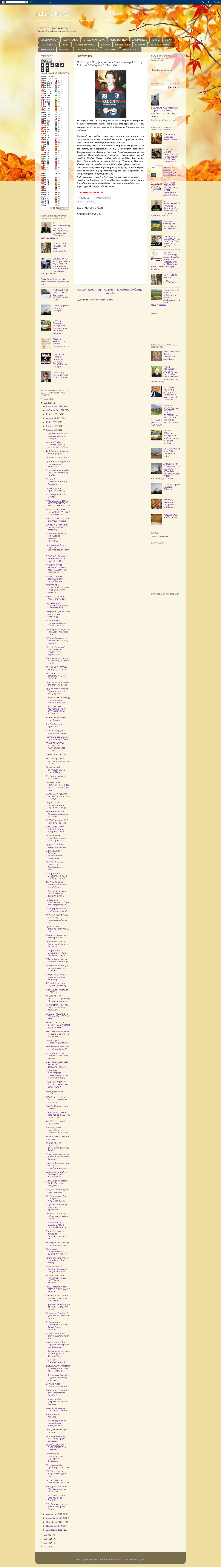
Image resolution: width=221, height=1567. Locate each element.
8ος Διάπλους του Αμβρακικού (54, 725)
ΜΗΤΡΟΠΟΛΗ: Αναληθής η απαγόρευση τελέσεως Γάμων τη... (58, 700)
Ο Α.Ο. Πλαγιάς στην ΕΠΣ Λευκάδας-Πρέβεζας (55, 1497)
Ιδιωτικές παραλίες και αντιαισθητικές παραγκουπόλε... (56, 1423)
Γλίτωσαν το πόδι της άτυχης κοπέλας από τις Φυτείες (57, 944)
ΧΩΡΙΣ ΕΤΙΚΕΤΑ (131, 49)
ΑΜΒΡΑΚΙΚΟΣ (139, 40)
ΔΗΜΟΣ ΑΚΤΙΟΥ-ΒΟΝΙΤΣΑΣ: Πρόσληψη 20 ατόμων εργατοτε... (58, 998)
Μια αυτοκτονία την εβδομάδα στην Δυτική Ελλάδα (57, 1055)
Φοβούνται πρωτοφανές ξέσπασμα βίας (57, 452)
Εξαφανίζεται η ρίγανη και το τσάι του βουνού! (57, 1048)
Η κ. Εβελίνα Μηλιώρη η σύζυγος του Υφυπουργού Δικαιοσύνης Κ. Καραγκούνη (170, 393)
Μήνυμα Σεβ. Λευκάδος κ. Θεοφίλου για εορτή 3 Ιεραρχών (171, 171)
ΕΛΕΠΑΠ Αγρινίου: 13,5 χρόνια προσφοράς (57, 821)
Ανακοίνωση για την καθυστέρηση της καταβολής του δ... (56, 829)
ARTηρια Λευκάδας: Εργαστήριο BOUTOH (57, 1466)
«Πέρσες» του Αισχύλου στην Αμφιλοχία (57, 936)
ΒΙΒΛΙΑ (168, 40)
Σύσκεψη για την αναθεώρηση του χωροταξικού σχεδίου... (58, 1130)
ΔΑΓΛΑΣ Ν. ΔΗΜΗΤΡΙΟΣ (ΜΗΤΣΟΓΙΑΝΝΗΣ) (166, 109)
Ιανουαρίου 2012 (54, 406)
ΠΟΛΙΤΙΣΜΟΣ (110, 49)
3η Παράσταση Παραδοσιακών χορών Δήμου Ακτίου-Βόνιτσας (57, 1326)
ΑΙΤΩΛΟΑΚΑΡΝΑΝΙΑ (93, 40)
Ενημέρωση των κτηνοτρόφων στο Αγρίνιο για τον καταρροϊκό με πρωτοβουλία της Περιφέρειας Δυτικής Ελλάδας (55, 266)
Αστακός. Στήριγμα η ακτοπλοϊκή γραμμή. (56, 731)
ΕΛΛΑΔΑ (105, 44)
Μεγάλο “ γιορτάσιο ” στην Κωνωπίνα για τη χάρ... (57, 1335)
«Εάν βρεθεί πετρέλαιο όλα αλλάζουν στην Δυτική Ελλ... (56, 1488)
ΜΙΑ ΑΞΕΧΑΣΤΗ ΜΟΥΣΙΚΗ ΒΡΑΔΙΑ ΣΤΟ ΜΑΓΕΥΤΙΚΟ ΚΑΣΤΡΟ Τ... (55, 710)
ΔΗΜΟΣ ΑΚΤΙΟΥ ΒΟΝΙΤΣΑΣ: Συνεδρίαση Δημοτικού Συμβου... (57, 1147)
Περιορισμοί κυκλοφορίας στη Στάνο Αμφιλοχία (57, 683)
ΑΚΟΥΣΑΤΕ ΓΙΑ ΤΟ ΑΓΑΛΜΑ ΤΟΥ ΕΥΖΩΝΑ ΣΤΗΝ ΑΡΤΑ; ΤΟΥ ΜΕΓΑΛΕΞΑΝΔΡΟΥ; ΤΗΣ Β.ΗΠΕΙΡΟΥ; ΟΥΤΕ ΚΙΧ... (165, 471)
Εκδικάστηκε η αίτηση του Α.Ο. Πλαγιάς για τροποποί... (56, 1099)
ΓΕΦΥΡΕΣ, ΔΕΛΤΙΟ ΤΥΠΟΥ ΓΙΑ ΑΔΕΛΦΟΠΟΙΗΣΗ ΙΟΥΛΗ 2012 (55, 747)
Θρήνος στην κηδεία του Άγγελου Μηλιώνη (171, 136)
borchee (125, 1559)
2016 (46, 1547)
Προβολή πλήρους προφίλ (163, 120)
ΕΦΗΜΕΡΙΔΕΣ (122, 44)
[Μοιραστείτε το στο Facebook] (106, 197)
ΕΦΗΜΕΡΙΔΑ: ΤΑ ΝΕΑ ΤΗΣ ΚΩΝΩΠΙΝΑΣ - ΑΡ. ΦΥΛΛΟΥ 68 (58, 1114)
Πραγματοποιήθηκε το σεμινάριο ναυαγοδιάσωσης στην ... (57, 548)
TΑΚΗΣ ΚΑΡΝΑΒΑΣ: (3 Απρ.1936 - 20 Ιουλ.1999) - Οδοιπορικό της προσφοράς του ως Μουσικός (165, 374)
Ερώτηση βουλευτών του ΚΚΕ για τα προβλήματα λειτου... (57, 1165)
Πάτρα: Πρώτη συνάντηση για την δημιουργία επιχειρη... (57, 805)
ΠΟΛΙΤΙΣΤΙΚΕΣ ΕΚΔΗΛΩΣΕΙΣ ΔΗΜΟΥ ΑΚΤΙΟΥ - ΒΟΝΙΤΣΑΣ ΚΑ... (57, 786)
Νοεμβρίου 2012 (54, 1526)
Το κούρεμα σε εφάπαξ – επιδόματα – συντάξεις (57, 910)
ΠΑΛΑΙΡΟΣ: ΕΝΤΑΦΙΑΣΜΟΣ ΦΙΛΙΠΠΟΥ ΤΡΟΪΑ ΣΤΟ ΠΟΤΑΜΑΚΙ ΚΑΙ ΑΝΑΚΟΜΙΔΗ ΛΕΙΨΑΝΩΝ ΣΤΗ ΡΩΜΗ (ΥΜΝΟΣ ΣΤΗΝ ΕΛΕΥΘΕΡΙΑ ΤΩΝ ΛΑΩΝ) (165, 415)
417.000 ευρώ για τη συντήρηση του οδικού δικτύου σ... (57, 761)
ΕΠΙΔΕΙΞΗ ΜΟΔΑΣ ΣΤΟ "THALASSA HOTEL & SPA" (57, 1016)
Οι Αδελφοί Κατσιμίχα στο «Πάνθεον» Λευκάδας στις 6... (58, 631)
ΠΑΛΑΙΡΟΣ (65, 49)
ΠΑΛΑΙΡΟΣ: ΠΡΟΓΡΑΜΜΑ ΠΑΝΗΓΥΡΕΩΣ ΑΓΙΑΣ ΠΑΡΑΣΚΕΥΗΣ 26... (57, 1074)
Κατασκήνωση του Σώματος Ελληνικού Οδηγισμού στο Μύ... (57, 1269)
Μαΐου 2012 (52, 422)
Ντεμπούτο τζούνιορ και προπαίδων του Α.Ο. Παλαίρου (170, 225)
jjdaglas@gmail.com (47, 31)
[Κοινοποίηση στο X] (103, 197)
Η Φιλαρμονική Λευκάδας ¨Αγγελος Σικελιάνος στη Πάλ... (57, 1377)
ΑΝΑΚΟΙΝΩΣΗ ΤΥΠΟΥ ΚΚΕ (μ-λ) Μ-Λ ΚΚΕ (56, 668)
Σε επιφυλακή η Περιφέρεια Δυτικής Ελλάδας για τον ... (56, 622)
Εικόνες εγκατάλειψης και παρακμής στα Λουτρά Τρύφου (57, 1156)
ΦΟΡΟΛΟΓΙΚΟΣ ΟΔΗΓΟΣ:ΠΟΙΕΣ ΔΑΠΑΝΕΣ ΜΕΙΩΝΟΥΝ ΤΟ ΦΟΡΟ (61, 295)
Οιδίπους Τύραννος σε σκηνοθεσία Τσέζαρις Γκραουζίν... (57, 640)
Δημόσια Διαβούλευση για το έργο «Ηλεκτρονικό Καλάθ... (58, 1306)
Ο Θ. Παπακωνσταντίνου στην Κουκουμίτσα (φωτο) (57, 1506)
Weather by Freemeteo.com (160, 536)
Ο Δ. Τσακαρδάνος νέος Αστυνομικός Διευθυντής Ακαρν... (57, 1064)
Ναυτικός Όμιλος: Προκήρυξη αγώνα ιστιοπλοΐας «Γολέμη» (57, 444)
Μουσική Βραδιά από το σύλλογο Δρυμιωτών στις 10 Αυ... (57, 1297)
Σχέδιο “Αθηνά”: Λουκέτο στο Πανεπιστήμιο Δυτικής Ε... (57, 1392)
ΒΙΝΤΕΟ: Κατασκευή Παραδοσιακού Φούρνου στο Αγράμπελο (55, 651)
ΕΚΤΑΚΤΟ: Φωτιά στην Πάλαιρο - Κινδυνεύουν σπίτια (171, 452)
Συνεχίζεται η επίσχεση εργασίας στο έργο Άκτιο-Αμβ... (56, 976)
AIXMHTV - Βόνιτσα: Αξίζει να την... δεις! (56, 597)
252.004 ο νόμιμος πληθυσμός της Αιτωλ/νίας (57, 1473)
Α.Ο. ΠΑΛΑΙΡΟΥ (49, 40)
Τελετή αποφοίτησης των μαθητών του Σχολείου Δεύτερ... (57, 1260)
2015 (46, 1543)
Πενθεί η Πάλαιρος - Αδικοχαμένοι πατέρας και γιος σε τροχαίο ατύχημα (61, 327)
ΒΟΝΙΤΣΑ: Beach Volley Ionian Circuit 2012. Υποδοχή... (57, 527)
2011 (46, 399)
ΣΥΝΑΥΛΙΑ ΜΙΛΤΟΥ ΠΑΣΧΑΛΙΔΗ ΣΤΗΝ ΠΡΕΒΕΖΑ (56, 1447)
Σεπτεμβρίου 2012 (55, 1518)
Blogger (140, 1559)
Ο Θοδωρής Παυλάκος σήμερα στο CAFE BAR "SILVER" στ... (56, 558)
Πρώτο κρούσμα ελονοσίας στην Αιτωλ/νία (57, 928)
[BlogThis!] (100, 197)
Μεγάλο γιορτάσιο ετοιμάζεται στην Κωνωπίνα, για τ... (55, 578)
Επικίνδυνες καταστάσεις (57, 457)
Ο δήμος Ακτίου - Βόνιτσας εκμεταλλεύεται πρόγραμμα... (54, 854)
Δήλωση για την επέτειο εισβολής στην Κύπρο (57, 960)
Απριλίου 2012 (53, 418)
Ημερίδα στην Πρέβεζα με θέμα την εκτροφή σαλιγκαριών (57, 691)
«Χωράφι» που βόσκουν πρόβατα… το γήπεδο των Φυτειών (57, 1033)
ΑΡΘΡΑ (156, 40)
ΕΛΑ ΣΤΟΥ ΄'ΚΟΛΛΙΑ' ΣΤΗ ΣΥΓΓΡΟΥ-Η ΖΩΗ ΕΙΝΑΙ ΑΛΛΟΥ (57, 1084)
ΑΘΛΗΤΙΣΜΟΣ (70, 40)
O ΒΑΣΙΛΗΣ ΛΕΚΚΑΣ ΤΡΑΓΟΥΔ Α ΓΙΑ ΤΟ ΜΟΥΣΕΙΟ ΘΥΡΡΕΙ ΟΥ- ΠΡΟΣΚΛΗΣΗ (170, 155)
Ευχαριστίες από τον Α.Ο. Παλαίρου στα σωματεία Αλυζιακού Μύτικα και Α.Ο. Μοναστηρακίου (165, 297)
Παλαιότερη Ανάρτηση (130, 289)
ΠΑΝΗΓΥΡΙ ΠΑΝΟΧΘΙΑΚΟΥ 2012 (57, 1361)
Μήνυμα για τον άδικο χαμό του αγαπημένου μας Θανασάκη (57, 1344)
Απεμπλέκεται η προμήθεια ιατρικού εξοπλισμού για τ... (56, 838)
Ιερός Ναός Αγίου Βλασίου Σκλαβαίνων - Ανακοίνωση (171, 355)
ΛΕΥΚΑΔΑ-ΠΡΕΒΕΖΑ (161, 44)
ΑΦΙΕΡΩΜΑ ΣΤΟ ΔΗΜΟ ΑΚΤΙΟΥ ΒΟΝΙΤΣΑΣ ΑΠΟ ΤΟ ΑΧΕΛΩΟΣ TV (58, 503)
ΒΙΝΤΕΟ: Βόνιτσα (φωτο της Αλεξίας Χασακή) (57, 519)
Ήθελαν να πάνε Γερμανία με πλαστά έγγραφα (56, 1401)
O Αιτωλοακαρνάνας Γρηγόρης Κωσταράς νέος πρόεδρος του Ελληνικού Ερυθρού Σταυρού (55, 230)
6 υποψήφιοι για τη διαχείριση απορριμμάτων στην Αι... (56, 1235)
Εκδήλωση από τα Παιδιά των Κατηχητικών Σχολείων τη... (58, 1353)
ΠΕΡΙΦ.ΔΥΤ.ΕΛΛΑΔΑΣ (87, 49)
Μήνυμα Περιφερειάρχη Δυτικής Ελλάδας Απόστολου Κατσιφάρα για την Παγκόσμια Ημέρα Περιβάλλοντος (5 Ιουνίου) (165, 260)
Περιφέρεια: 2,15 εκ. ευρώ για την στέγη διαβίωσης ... (58, 614)
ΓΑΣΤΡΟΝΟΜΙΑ (49, 44)
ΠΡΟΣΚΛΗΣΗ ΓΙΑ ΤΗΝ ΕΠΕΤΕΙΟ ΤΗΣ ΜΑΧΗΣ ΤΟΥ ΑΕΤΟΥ (58, 1289)
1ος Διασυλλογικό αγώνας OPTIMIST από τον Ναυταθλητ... (57, 1224)
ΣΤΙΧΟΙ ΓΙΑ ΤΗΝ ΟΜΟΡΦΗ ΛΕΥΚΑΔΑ (57, 1385)
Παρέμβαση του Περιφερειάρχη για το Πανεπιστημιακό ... (57, 605)
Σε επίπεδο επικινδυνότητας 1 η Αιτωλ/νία (56, 481)
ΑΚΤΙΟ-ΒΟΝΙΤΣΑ (118, 40)
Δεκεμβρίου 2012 (54, 1530)
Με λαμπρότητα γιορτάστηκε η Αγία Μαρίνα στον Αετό (56, 952)
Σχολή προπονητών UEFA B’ (55, 1092)
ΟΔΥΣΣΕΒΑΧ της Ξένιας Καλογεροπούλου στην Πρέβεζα (58, 796)
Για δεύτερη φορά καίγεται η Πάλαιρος (61, 308)
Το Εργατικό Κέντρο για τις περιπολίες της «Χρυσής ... (57, 968)
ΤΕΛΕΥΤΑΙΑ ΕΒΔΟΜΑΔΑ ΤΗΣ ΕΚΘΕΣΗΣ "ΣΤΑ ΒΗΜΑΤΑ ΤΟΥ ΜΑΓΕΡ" (171, 241)
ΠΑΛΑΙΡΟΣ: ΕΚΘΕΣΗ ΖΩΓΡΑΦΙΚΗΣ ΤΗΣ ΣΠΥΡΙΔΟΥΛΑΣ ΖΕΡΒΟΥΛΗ (56, 537)
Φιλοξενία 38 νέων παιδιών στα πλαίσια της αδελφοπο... (56, 884)
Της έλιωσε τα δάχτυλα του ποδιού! (56, 777)
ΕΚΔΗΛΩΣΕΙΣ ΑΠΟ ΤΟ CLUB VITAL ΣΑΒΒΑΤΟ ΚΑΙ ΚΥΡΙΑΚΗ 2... (58, 1025)
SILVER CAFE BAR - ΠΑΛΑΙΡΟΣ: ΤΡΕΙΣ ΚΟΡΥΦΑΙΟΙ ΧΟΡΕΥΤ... (56, 1279)
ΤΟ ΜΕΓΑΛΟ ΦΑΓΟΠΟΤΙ (57, 754)
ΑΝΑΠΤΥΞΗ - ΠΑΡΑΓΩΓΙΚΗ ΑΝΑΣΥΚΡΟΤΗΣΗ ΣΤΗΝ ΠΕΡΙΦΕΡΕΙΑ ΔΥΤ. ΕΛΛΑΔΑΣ (171, 189)
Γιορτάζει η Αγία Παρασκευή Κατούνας (57, 1041)
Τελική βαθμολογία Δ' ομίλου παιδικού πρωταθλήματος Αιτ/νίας (55, 281)
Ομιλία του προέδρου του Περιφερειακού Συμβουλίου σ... (58, 464)
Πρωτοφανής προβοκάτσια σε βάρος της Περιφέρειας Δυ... (58, 902)
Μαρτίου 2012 (53, 414)
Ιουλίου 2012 (52, 430)
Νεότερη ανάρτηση (89, 289)
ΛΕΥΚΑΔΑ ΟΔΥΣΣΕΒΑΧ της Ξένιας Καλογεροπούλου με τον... (57, 919)
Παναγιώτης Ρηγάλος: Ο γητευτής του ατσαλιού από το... (57, 1315)
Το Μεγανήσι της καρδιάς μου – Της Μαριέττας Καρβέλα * (57, 472)
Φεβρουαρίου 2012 (55, 410)
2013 (46, 1535)
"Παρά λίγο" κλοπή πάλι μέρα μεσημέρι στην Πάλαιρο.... (57, 435)
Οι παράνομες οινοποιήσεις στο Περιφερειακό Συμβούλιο (55, 1457)
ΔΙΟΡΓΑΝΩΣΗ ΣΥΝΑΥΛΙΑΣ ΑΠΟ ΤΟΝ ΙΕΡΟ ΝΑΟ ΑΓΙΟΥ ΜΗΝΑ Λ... (57, 589)
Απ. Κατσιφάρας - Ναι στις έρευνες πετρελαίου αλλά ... (56, 1198)
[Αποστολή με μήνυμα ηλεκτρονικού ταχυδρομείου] (97, 197)
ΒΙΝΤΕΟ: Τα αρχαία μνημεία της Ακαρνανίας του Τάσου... (55, 866)
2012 (46, 403)
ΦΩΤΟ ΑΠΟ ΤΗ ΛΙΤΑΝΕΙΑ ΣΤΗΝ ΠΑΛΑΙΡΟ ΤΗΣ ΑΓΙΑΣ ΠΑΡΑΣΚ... (58, 1368)
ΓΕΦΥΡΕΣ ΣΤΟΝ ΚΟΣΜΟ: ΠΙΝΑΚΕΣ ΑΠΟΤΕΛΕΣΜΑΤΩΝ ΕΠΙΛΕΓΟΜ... (56, 569)
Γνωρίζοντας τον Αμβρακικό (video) (55, 489)
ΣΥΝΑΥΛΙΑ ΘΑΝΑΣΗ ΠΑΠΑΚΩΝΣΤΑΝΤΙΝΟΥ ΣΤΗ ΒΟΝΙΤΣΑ (58, 512)
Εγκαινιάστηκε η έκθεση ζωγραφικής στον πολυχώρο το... (57, 1174)
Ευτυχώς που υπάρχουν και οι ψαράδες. (57, 1190)
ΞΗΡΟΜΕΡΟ (47, 49)
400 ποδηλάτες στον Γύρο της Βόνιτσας (56, 984)
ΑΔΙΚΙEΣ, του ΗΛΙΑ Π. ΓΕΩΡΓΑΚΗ (56, 1122)
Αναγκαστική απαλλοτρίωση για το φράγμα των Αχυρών (57, 1251)
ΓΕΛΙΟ (65, 44)
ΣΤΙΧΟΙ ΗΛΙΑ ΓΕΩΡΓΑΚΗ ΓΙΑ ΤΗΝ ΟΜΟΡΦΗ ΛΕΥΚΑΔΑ (57, 1007)
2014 (46, 1539)
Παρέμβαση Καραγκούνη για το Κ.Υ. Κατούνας (61, 374)
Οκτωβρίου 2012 (54, 1522)
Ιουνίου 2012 (52, 426)
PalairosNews (51, 14)
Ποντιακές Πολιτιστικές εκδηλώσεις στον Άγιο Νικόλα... (57, 1216)
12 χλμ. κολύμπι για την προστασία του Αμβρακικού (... (57, 1207)
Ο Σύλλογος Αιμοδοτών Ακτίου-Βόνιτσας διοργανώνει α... (57, 1183)
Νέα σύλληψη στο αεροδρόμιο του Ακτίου (57, 1481)
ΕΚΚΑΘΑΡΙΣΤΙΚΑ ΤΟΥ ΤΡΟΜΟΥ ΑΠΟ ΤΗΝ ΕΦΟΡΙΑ (56, 675)
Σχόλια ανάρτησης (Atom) (101, 300)
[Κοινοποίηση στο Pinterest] (108, 197)
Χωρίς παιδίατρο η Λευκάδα (54, 1415)
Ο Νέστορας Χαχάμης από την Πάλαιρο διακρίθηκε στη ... (56, 893)
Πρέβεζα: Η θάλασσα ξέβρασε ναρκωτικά (56, 845)
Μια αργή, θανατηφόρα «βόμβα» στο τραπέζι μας (169, 503)
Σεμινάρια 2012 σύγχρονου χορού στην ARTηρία (55, 769)
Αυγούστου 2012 (54, 1514)
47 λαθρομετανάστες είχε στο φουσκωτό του (57, 1243)
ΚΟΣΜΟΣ (140, 44)
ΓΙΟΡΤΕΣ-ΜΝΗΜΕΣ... (85, 44)
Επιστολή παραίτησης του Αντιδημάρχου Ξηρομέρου (56, 1438)
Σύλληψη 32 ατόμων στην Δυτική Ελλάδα (56, 1409)
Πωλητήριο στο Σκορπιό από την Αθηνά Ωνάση (57, 738)
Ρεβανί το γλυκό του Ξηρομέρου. (171, 516)
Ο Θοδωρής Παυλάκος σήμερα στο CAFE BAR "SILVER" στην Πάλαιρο (60, 360)
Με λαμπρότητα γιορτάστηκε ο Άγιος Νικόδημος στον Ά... (56, 875)
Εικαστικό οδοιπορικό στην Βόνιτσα (56, 719)
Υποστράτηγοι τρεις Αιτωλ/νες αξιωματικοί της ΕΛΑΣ (57, 814)
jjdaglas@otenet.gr (68, 31)
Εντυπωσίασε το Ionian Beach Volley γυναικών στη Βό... (57, 660)
